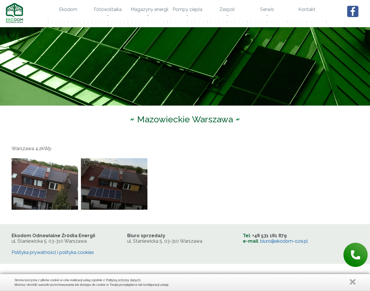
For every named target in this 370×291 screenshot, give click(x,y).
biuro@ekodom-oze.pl (284, 241)
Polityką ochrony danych (123, 280)
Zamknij (353, 282)
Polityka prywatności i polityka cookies (53, 252)
